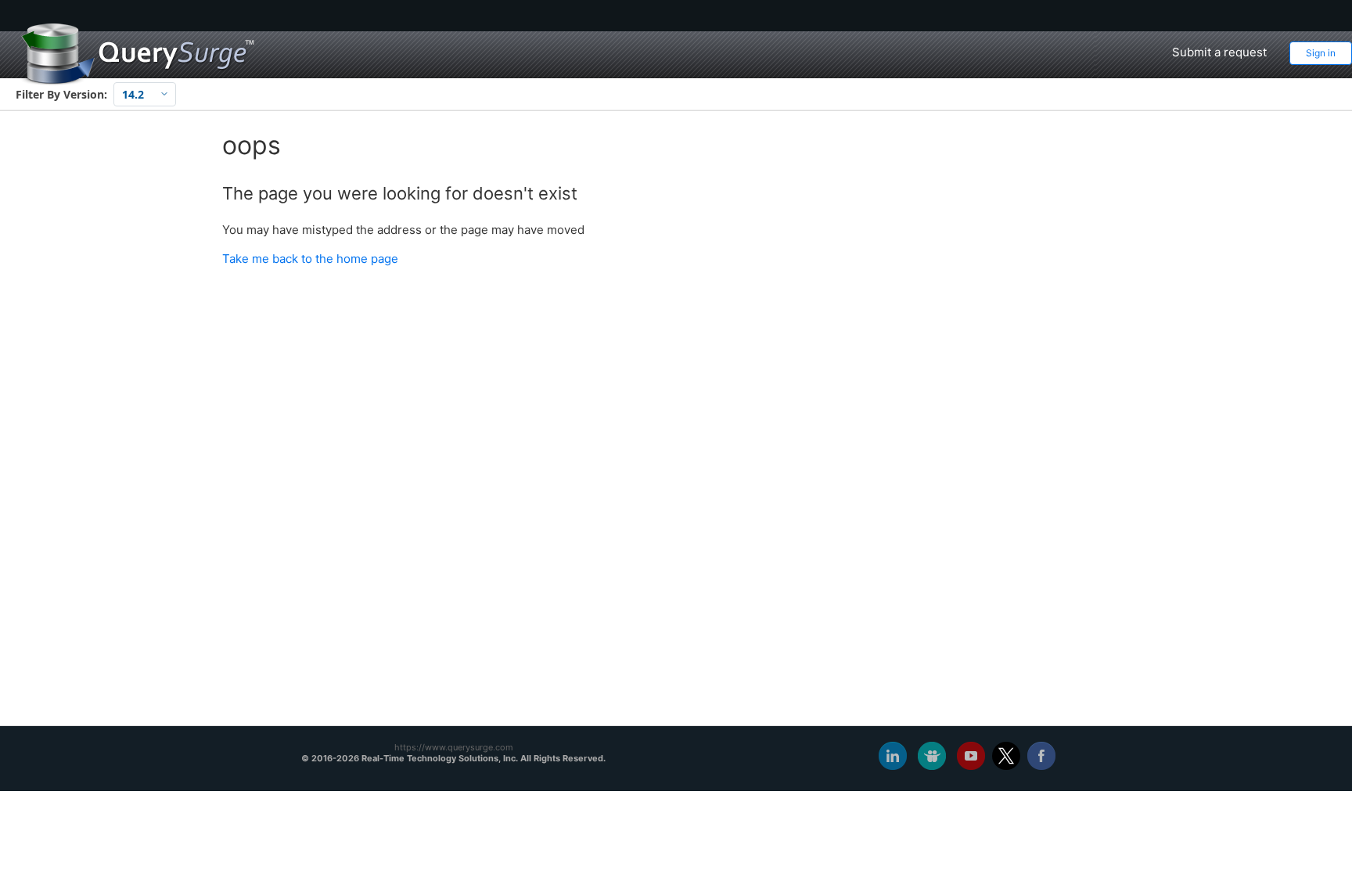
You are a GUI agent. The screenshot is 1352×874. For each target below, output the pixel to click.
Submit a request (1219, 52)
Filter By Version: (61, 94)
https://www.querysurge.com (453, 747)
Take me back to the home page (310, 258)
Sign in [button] (1321, 53)
